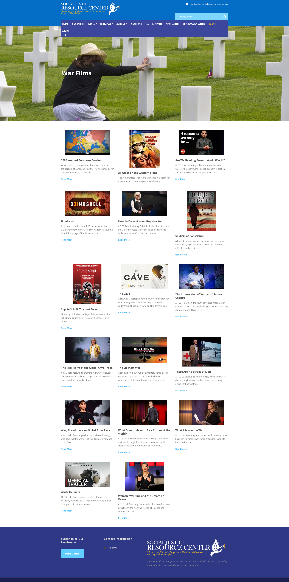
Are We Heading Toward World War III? (200, 160)
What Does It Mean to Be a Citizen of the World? (144, 432)
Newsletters (173, 23)
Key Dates (157, 23)
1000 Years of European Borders (81, 160)
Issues (91, 23)
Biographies (78, 23)
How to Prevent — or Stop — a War (140, 221)
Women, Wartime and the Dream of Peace (141, 497)
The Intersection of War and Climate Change (198, 296)
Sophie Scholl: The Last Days (79, 309)
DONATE (212, 23)
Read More (67, 179)
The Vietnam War (129, 368)
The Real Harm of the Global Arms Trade (87, 368)
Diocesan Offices (140, 23)
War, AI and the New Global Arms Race (85, 430)
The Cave (124, 293)
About (65, 30)
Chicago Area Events (194, 23)
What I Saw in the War (189, 430)
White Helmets (70, 492)
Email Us (112, 547)
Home (65, 23)
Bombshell (67, 221)
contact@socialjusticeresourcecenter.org (209, 4)
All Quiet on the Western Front (137, 172)
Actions (121, 23)
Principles (105, 23)
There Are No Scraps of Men (193, 371)
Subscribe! (72, 553)
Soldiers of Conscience (189, 236)
